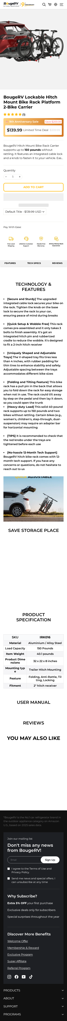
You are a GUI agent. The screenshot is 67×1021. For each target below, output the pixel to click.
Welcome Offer (17, 941)
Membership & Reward (23, 947)
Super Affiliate (16, 961)
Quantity (9, 170)
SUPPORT (10, 1006)
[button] (14, 114)
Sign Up (50, 859)
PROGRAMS (12, 1014)
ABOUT (8, 998)
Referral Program (18, 968)
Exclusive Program (20, 954)
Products (11, 990)
